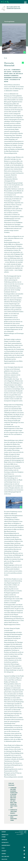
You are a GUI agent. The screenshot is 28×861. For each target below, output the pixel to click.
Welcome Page (5, 856)
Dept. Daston (7, 71)
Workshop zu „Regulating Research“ (13, 811)
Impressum (4, 839)
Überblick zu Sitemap (5, 836)
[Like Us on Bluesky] (24, 847)
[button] (23, 63)
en (1, 1)
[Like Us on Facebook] (24, 851)
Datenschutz (5, 842)
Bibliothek (4, 859)
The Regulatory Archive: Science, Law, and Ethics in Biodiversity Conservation (13, 73)
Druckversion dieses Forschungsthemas (13, 818)
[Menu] (25, 2)
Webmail (4, 853)
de (5, 1)
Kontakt (4, 831)
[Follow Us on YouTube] (24, 857)
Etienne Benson (16, 69)
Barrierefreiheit (6, 845)
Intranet (4, 850)
